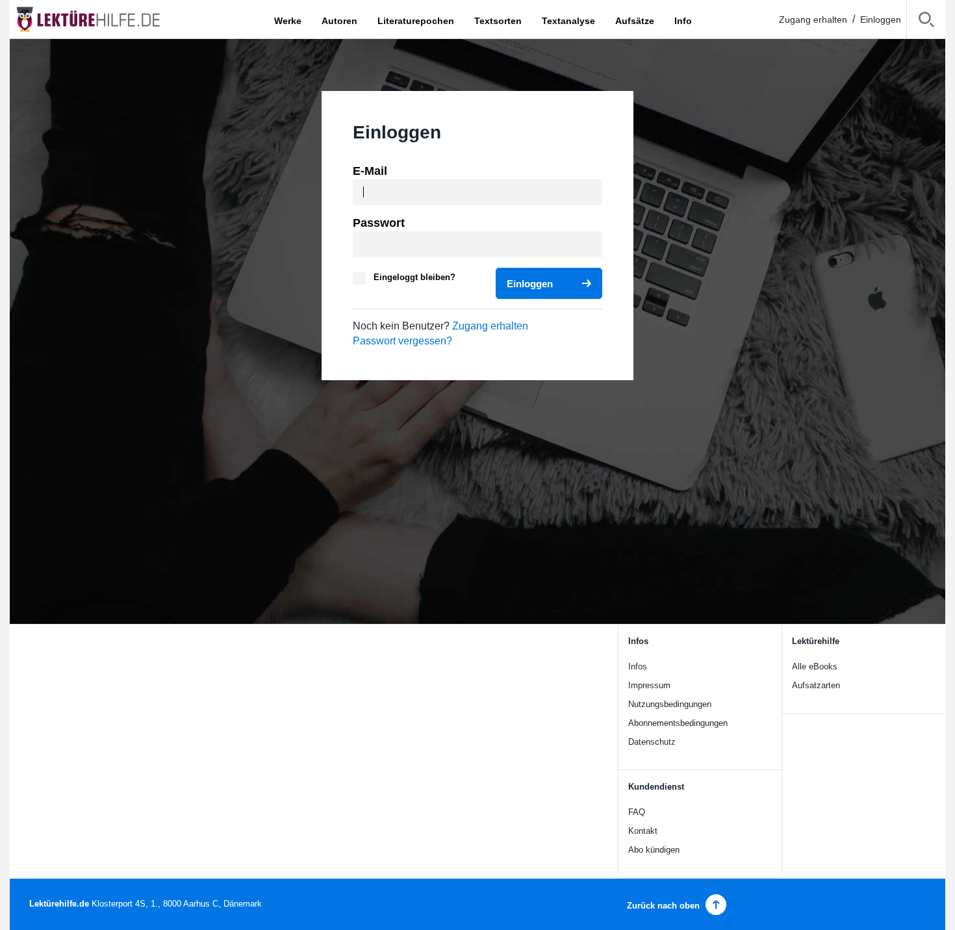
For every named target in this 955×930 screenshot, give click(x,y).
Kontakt (642, 831)
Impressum (649, 685)
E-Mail (370, 170)
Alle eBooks (814, 666)
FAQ (636, 812)
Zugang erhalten (813, 19)
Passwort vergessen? (402, 340)
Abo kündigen (654, 850)
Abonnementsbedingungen (678, 723)
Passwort (379, 222)
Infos (637, 666)
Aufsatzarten (816, 685)
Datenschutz (652, 742)
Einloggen (880, 19)
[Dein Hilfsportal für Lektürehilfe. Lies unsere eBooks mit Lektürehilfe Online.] (101, 19)
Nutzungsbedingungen (669, 704)
